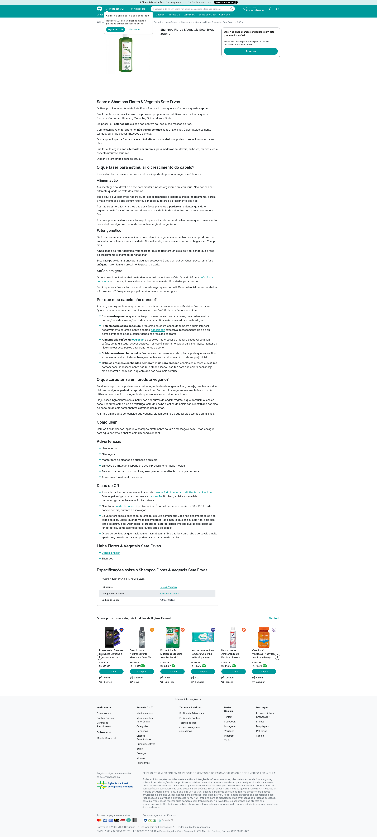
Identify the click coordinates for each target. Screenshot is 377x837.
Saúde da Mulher (207, 14)
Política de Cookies (189, 718)
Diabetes (160, 14)
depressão (155, 496)
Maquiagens (262, 726)
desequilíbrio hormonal (167, 492)
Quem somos (104, 713)
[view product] (111, 637)
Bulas (140, 748)
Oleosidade (158, 329)
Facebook (229, 721)
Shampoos (186, 22)
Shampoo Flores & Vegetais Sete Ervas (214, 22)
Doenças (141, 753)
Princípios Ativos (146, 743)
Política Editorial (105, 718)
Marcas (141, 758)
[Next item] (277, 657)
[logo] (99, 8)
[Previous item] (99, 657)
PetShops (261, 731)
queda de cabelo (125, 506)
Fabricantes (143, 762)
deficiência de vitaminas (197, 492)
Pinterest (229, 735)
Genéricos (224, 14)
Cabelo (260, 735)
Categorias (142, 726)
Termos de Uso (188, 722)
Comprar (111, 671)
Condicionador (111, 552)
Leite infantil (189, 14)
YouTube (229, 731)
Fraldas (260, 721)
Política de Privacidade (191, 713)
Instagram (229, 726)
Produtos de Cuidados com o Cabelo (159, 22)
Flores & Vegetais (168, 587)
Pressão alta (174, 14)
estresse (138, 339)
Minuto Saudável (106, 738)
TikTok (228, 740)
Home (102, 22)
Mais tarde (134, 29)
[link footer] (150, 820)
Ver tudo (274, 618)
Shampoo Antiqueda (169, 593)
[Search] (232, 9)
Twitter (228, 716)
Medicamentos (145, 713)
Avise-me (251, 51)
